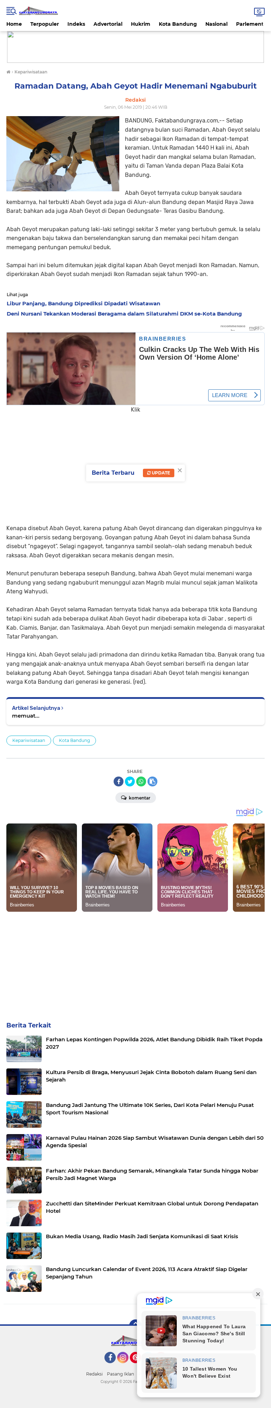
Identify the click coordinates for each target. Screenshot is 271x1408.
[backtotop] (135, 1325)
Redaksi (94, 1374)
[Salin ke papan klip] (152, 781)
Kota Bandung (178, 24)
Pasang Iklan (120, 1374)
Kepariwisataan (28, 740)
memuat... (26, 715)
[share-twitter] (130, 781)
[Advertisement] (135, 463)
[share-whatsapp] (141, 781)
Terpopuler (44, 24)
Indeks (76, 24)
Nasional (216, 24)
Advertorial (108, 24)
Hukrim (140, 24)
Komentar (139, 798)
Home (14, 24)
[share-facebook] (119, 781)
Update (160, 472)
